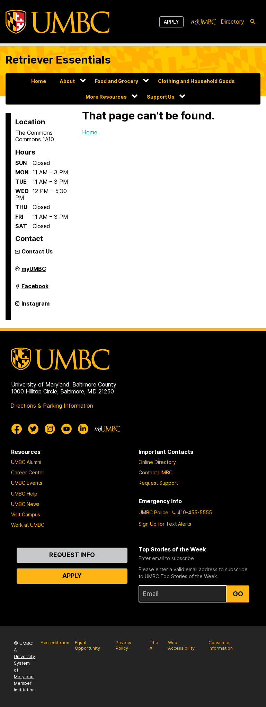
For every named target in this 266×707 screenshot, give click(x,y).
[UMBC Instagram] (49, 428)
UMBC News (25, 504)
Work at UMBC (27, 525)
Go (238, 594)
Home (38, 81)
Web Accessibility (181, 645)
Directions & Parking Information (51, 405)
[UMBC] (57, 22)
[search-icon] (252, 22)
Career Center (27, 472)
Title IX (153, 645)
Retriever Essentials (58, 59)
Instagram (35, 306)
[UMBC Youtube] (66, 428)
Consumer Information (221, 645)
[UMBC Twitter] (33, 428)
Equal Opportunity (87, 645)
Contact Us (37, 251)
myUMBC (33, 271)
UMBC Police (153, 512)
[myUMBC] (203, 22)
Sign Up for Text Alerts (165, 524)
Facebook (34, 289)
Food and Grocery (116, 81)
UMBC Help (24, 494)
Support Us (161, 97)
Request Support (158, 483)
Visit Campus (25, 514)
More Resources (106, 97)
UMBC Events (26, 483)
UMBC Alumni (26, 462)
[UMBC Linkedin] (83, 428)
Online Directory (157, 462)
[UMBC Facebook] (16, 428)
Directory (232, 21)
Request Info (72, 554)
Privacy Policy (123, 645)
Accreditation (55, 642)
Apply (171, 22)
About (67, 81)
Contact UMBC (155, 472)
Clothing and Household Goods (196, 81)
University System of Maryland (24, 666)
